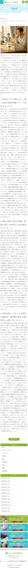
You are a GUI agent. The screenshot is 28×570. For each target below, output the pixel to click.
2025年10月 (4, 505)
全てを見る (14, 439)
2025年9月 (4, 508)
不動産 (4, 456)
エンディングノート (7, 450)
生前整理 (4, 462)
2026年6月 (4, 481)
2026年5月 (4, 484)
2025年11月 (4, 502)
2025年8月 (4, 511)
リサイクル (5, 453)
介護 (3, 459)
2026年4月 (4, 487)
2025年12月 (4, 499)
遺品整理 (4, 471)
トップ (1, 14)
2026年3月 (4, 490)
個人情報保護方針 (21, 561)
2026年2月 (4, 493)
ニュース (3, 561)
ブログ (3, 447)
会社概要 (11, 561)
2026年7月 (4, 478)
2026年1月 (4, 496)
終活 (3, 465)
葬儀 (3, 468)
